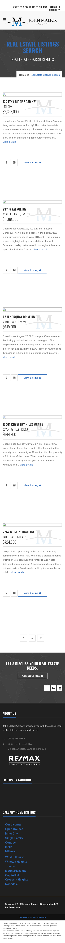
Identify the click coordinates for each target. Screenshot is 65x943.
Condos (10, 842)
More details (9, 141)
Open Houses (14, 829)
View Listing (31, 162)
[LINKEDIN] (53, 688)
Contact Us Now (31, 675)
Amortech (14, 907)
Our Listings (13, 824)
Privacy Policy (39, 917)
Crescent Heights (16, 879)
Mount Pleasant (15, 870)
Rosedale (11, 884)
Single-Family (14, 838)
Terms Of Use (25, 917)
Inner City (11, 833)
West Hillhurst (14, 857)
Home (22, 74)
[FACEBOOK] (47, 688)
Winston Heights (16, 861)
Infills (8, 846)
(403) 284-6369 (16, 738)
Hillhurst (10, 851)
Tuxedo (10, 866)
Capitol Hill (12, 875)
